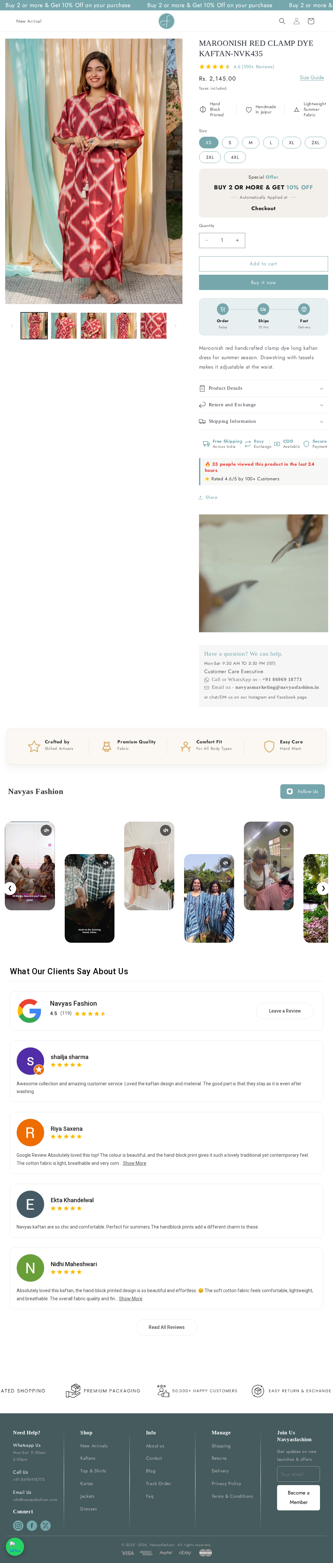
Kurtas (86, 1483)
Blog (150, 1471)
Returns (219, 1458)
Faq (150, 1496)
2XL (316, 142)
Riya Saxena (67, 1128)
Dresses (88, 1509)
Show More (134, 1163)
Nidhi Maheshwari (74, 1264)
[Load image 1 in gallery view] (34, 325)
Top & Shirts (93, 1471)
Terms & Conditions (232, 1496)
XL (291, 142)
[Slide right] (175, 326)
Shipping (221, 1446)
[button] (282, 21)
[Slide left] (12, 326)
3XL (210, 157)
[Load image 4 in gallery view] (123, 325)
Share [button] (212, 497)
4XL (235, 157)
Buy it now (263, 282)
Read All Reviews (167, 1327)
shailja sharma (69, 1056)
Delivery (220, 1471)
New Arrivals (94, 1446)
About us (155, 1446)
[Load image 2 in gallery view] (64, 325)
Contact (154, 1458)
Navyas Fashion (73, 1003)
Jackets (87, 1496)
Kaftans (87, 1458)
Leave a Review (285, 1011)
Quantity (207, 225)
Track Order (158, 1483)
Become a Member (299, 1497)
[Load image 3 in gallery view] (93, 325)
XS (209, 142)
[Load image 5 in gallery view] (153, 325)
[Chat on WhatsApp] (15, 1547)
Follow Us (308, 791)
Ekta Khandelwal (72, 1200)
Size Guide (312, 77)
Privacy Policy (226, 1483)
